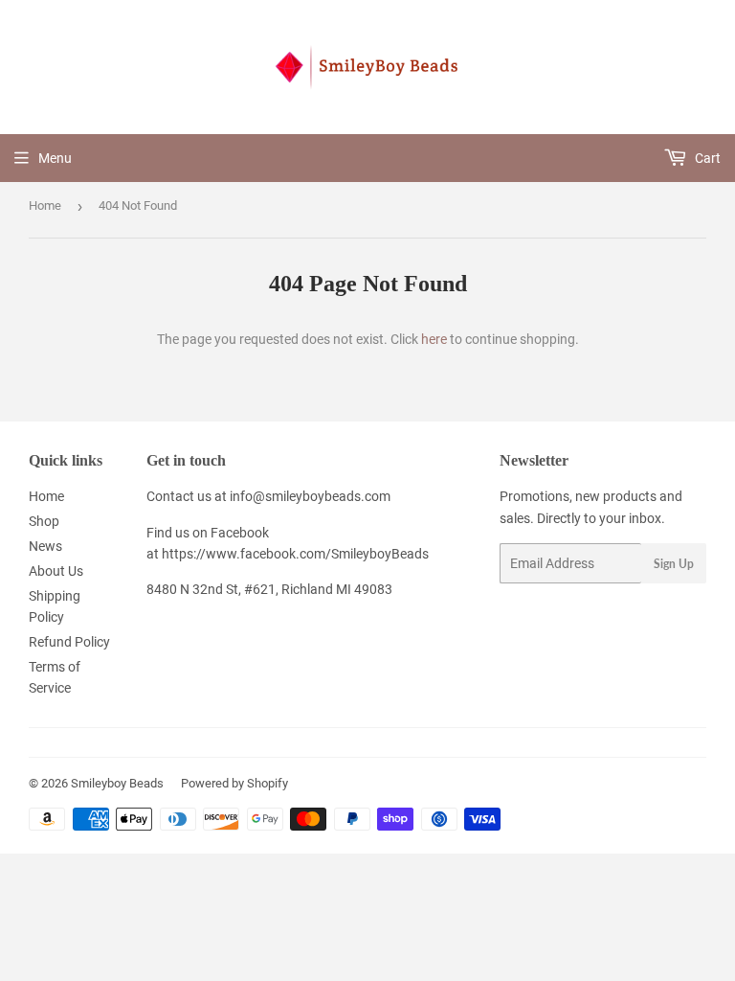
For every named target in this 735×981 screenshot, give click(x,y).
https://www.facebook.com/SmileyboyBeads (295, 553)
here (434, 339)
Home (45, 205)
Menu (55, 158)
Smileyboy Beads (117, 783)
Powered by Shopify (234, 783)
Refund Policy (69, 642)
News (45, 546)
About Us (56, 571)
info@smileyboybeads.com (310, 496)
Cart (706, 158)
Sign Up (674, 564)
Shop (44, 521)
